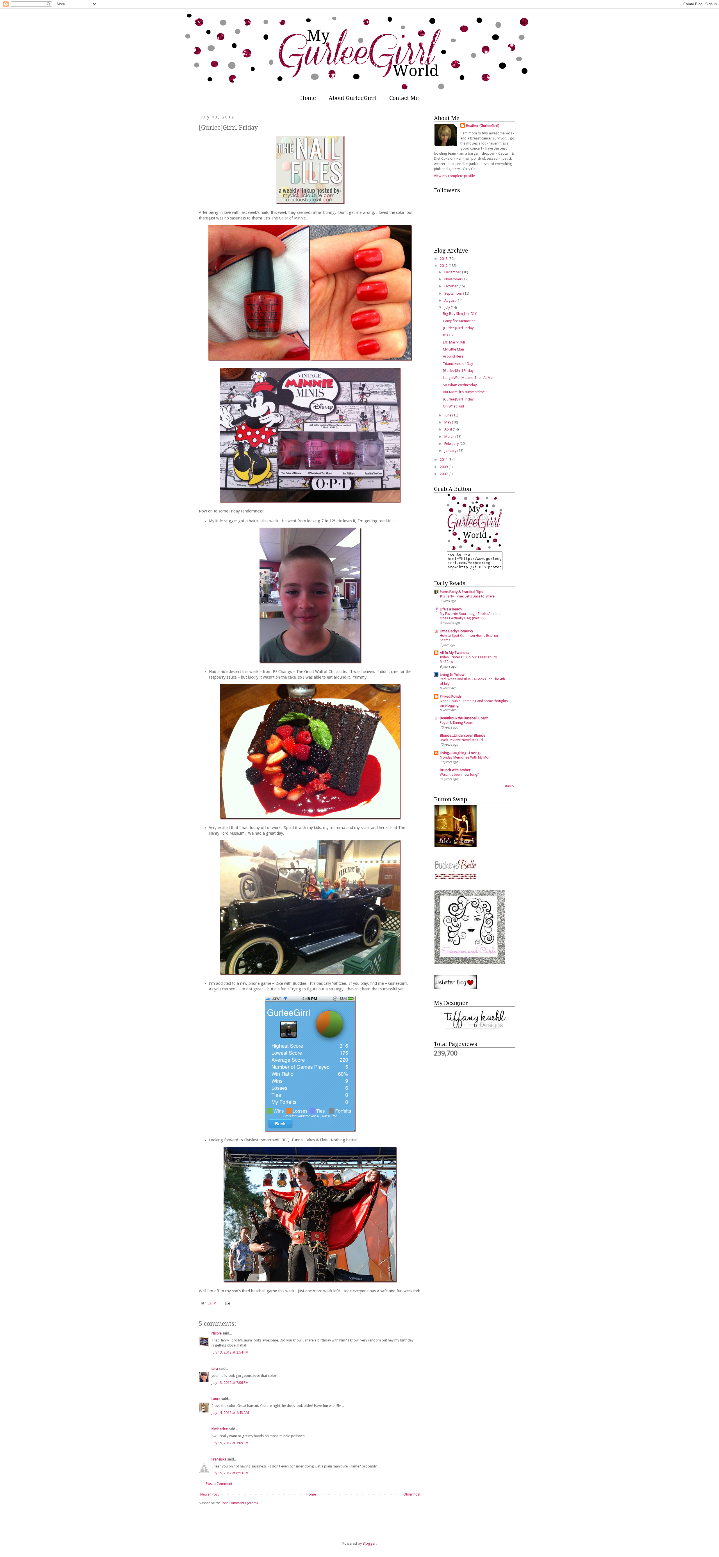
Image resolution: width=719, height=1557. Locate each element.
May (448, 422)
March (449, 436)
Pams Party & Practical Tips (461, 592)
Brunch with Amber (455, 770)
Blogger (369, 1543)
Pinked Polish (450, 696)
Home (308, 98)
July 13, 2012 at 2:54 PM (230, 1352)
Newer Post (209, 1494)
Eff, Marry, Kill (454, 342)
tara (214, 1368)
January (450, 450)
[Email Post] (227, 1303)
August (450, 300)
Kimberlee (219, 1429)
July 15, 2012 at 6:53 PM (230, 1473)
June (448, 415)
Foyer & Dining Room (456, 723)
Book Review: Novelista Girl (461, 740)
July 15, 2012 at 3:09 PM (230, 1443)
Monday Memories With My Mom (466, 757)
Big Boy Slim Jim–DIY (460, 314)
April (448, 429)
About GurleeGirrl (353, 98)
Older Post (411, 1494)
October (451, 286)
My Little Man (453, 349)
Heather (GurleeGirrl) (482, 125)
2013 (444, 259)
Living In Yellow (452, 674)
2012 (444, 266)
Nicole (216, 1333)
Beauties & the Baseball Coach (464, 718)
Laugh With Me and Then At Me (468, 377)
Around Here (453, 356)
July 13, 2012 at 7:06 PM (230, 1382)
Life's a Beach (451, 609)
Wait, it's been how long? (459, 775)
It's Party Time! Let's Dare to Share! (467, 596)
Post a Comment (219, 1484)
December (453, 272)
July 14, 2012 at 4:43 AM (230, 1413)
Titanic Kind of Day (458, 363)
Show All (510, 785)
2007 (444, 474)
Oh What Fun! (453, 406)
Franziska (218, 1459)
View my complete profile (454, 176)
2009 (444, 467)
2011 (444, 459)
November (453, 279)
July (447, 307)
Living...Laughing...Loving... (461, 753)
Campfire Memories (459, 321)
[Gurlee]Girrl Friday (458, 328)
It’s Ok (448, 335)
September (453, 293)
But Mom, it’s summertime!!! (465, 392)
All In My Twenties (454, 653)
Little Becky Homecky (456, 631)
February (451, 443)
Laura (215, 1399)
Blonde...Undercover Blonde (462, 735)
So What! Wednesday (460, 385)
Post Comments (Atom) (239, 1503)
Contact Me (404, 98)
